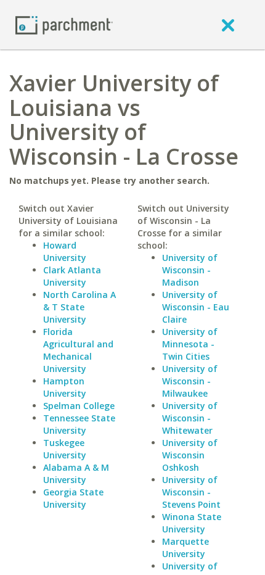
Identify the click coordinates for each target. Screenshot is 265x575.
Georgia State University (73, 498)
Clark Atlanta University (72, 276)
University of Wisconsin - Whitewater (190, 418)
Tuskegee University (64, 449)
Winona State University (191, 523)
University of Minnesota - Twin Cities (190, 344)
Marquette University (185, 548)
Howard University (64, 251)
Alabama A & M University (76, 473)
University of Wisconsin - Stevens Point (191, 492)
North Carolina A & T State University (79, 307)
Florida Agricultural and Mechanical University (78, 350)
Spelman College (79, 406)
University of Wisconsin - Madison (190, 270)
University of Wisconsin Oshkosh (190, 455)
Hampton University (64, 387)
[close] (228, 24)
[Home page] (64, 24)
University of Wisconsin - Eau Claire (195, 307)
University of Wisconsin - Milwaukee (190, 381)
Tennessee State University (79, 424)
